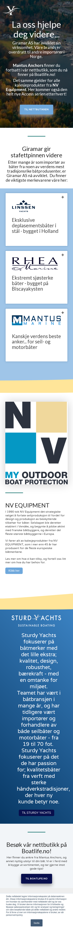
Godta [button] (37, 922)
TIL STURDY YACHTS (36, 812)
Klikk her (14, 570)
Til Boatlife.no (37, 878)
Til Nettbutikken (36, 109)
